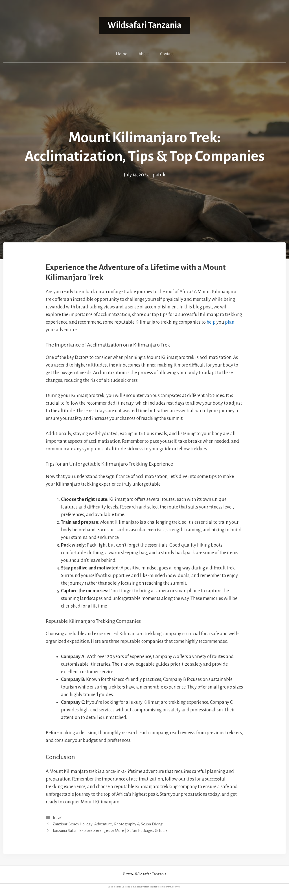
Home (121, 54)
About (144, 54)
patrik (159, 174)
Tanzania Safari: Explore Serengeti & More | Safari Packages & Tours (110, 830)
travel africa (174, 886)
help (211, 322)
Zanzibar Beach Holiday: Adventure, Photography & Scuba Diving (107, 824)
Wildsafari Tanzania (144, 25)
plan (229, 322)
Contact (167, 54)
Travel (57, 818)
